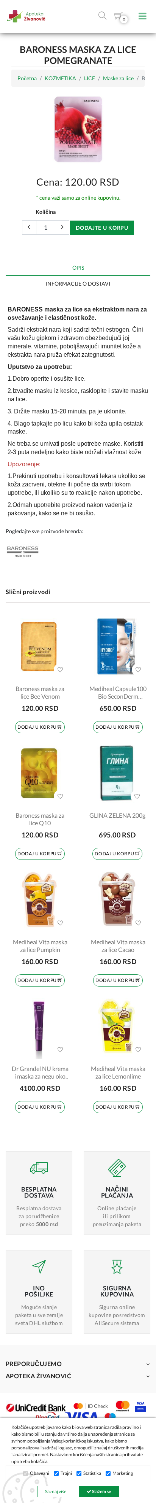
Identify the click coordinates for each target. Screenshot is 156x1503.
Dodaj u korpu (37, 727)
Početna (27, 78)
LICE (89, 78)
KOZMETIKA (60, 78)
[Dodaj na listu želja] (60, 669)
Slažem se (101, 1491)
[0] (118, 17)
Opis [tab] (78, 267)
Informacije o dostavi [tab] (78, 283)
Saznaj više (55, 1491)
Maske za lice (118, 78)
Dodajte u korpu (102, 227)
